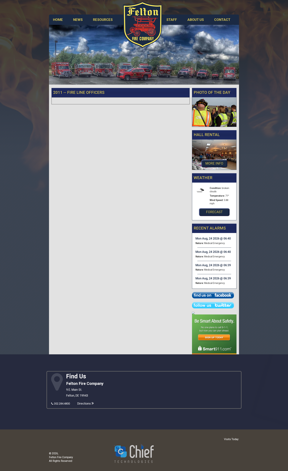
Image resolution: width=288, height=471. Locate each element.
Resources (103, 20)
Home (58, 20)
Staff (171, 20)
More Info (214, 163)
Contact (222, 20)
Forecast (214, 212)
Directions (84, 403)
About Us (195, 20)
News (78, 20)
